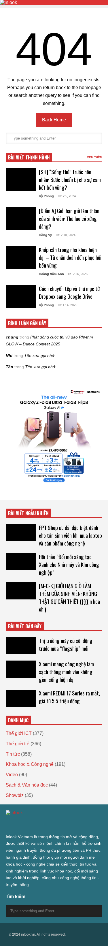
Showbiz (15, 795)
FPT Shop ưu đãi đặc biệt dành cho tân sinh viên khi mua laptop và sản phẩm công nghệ (70, 535)
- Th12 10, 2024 (64, 235)
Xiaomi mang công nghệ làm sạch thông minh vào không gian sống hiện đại (66, 671)
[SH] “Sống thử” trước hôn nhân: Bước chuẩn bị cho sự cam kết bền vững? (70, 179)
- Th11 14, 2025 (66, 305)
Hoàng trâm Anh (51, 274)
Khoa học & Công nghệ (30, 764)
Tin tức (13, 754)
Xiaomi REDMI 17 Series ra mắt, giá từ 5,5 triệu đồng (69, 697)
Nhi (9, 355)
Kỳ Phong (46, 196)
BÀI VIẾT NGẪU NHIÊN (28, 513)
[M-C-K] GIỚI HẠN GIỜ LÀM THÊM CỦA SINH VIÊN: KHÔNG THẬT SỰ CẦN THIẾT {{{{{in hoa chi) (69, 597)
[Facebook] (14, 824)
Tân (9, 366)
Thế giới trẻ (17, 743)
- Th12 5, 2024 (65, 196)
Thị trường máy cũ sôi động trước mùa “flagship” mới (65, 644)
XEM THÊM (94, 157)
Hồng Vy (45, 235)
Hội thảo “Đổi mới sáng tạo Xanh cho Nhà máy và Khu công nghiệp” (69, 564)
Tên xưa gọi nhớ (39, 355)
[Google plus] (24, 824)
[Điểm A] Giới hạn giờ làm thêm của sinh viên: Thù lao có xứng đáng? (69, 218)
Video (12, 774)
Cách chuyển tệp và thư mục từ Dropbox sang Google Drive (69, 292)
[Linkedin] (52, 824)
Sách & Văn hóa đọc (27, 785)
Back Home (54, 119)
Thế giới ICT (19, 733)
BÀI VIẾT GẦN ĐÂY (24, 626)
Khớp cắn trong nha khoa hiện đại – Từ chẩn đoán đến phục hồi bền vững (70, 257)
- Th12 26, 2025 (76, 274)
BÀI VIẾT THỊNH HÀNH (29, 157)
